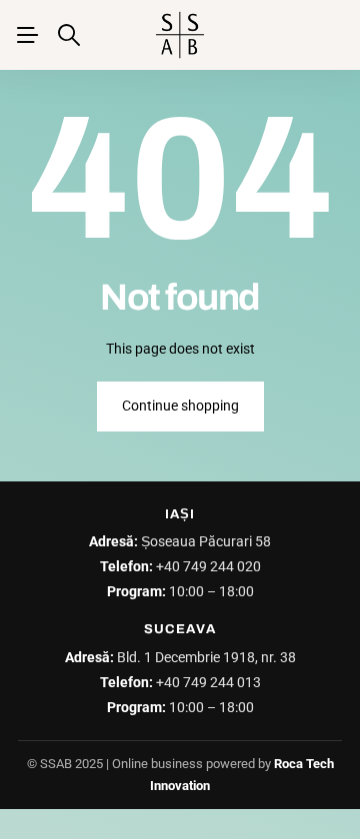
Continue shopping (180, 406)
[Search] (69, 35)
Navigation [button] (27, 35)
